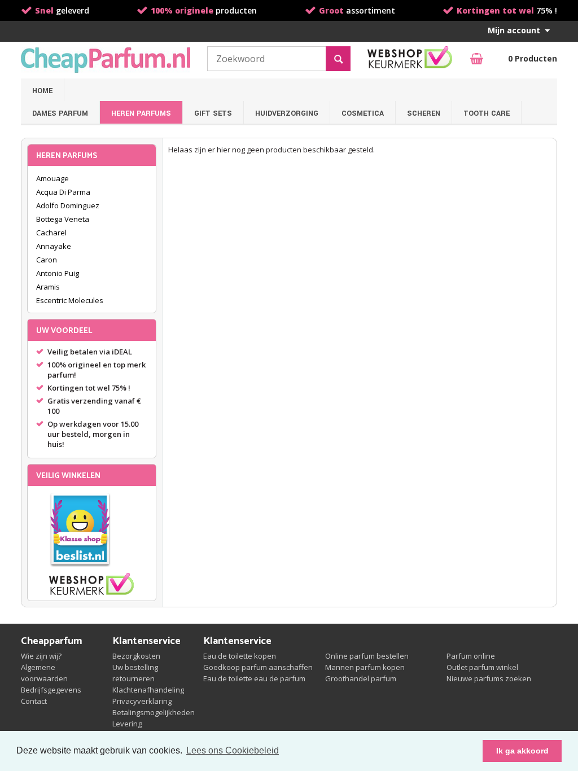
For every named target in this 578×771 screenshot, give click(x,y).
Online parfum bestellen (367, 656)
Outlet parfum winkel (482, 667)
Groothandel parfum (360, 678)
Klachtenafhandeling (148, 690)
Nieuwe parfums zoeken (488, 678)
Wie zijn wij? (41, 656)
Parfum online (470, 656)
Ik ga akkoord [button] (522, 750)
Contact (34, 701)
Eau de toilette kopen (239, 656)
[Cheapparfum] (105, 60)
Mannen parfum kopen (365, 667)
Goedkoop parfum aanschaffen (258, 667)
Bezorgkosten (136, 656)
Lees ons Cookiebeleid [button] (232, 750)
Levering (127, 724)
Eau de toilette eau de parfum (254, 678)
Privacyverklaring (142, 701)
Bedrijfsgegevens (51, 690)
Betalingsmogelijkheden (153, 712)
